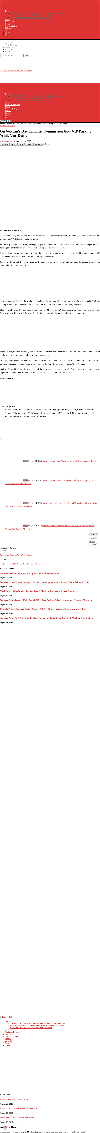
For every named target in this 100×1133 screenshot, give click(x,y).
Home (7, 11)
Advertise (9, 49)
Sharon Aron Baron (7, 141)
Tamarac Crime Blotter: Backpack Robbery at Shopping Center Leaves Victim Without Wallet (45, 582)
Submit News (10, 47)
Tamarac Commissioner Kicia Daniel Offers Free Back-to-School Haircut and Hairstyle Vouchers (46, 600)
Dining (7, 34)
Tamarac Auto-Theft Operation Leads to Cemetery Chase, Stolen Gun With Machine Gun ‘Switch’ (46, 618)
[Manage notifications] (5, 1128)
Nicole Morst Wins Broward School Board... (17, 1118)
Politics (8, 28)
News (7, 20)
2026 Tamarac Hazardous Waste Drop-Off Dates (31, 18)
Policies (13, 45)
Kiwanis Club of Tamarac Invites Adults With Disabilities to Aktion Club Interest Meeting (42, 609)
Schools (8, 30)
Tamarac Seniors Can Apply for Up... (15, 1099)
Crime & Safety (11, 26)
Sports (7, 32)
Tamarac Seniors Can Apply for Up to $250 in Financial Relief (69, 461)
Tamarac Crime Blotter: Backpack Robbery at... (19, 1108)
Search (26, 56)
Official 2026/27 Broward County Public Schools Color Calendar (37, 13)
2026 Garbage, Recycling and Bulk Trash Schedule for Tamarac (37, 15)
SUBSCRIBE (5, 38)
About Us (9, 43)
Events (7, 24)
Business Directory (12, 22)
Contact (8, 51)
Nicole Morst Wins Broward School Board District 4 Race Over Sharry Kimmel (37, 591)
